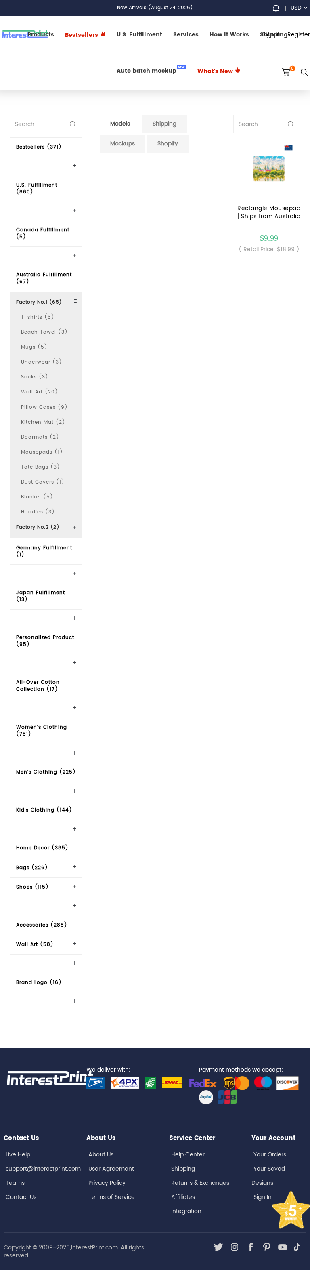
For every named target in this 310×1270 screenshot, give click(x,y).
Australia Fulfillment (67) (44, 278)
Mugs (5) (34, 347)
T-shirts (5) (37, 317)
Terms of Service (111, 1197)
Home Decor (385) (42, 848)
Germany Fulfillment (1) (44, 551)
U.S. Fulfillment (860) (36, 188)
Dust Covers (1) (43, 482)
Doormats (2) (40, 437)
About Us (100, 1154)
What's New (216, 71)
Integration (186, 1211)
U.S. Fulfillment (139, 34)
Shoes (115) (32, 887)
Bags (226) (32, 868)
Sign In (262, 1197)
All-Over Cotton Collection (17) (38, 686)
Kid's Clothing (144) (44, 810)
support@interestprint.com (43, 1168)
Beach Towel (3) (44, 332)
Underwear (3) (41, 362)
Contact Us (21, 1197)
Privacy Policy (107, 1183)
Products (40, 34)
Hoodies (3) (38, 512)
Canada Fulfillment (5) (42, 233)
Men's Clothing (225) (46, 772)
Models (120, 123)
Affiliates (183, 1197)
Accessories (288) (41, 925)
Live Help (18, 1154)
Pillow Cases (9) (44, 407)
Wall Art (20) (39, 392)
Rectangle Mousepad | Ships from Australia (268, 212)
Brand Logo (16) (39, 982)
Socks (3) (34, 377)
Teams (15, 1183)
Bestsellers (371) (39, 147)
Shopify (167, 143)
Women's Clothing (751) (41, 730)
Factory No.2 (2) (37, 527)
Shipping (164, 123)
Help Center (188, 1154)
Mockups (122, 143)
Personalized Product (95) (45, 641)
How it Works (229, 34)
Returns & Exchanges (200, 1183)
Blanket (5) (37, 497)
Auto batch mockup (151, 70)
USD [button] (296, 8)
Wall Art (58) (35, 944)
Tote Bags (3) (40, 467)
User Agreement (111, 1168)
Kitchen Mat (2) (43, 422)
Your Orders (269, 1154)
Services (186, 34)
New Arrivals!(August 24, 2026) (155, 8)
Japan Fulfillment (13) (40, 596)
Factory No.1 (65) (39, 302)
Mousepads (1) (42, 452)
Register (298, 34)
